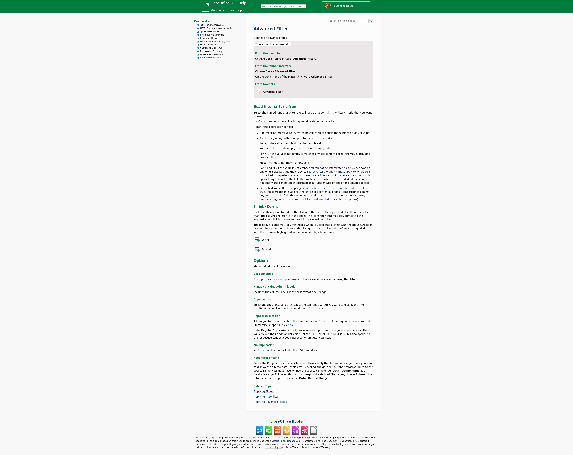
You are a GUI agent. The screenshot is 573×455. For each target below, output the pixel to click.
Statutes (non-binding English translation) (264, 437)
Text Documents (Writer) (212, 24)
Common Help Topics (211, 57)
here (291, 325)
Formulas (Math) (208, 44)
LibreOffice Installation (212, 54)
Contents (201, 21)
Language (235, 10)
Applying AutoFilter (266, 396)
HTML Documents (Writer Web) (216, 28)
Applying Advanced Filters (270, 402)
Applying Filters (264, 391)
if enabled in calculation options (336, 199)
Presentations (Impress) (212, 34)
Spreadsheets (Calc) (210, 31)
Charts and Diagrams (211, 47)
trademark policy (274, 447)
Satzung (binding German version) (309, 437)
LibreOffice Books (286, 421)
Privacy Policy (231, 437)
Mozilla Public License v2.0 (286, 440)
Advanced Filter (271, 29)
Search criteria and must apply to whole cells (339, 171)
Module (216, 10)
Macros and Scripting (211, 51)
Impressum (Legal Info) (208, 437)
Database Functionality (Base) (215, 41)
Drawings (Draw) (209, 37)
